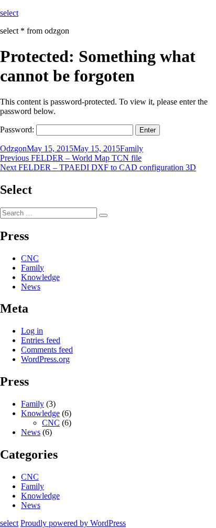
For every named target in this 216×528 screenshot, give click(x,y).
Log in (32, 330)
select (9, 12)
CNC (30, 258)
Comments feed (47, 349)
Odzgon (13, 148)
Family (131, 148)
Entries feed (40, 340)
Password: (18, 129)
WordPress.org (45, 359)
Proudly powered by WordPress (73, 523)
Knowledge (40, 277)
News (30, 286)
